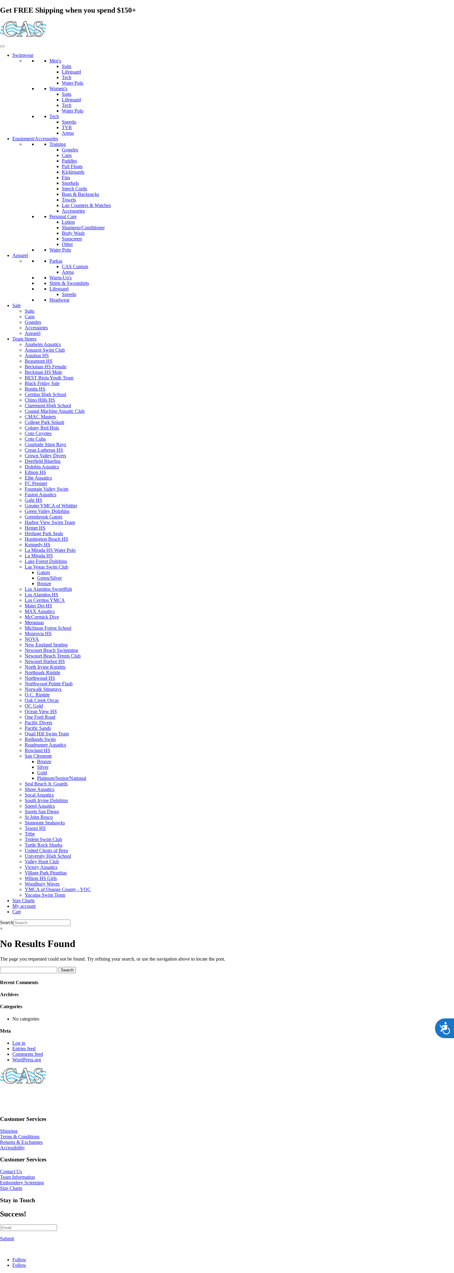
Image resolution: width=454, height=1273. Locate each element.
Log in (18, 1043)
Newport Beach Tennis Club (53, 655)
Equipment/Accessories (35, 138)
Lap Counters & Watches (86, 205)
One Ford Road (40, 717)
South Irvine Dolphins (46, 800)
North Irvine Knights (45, 667)
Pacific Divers (38, 722)
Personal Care (63, 216)
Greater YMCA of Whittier (51, 505)
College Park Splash (44, 422)
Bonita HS (35, 388)
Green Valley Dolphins (47, 511)
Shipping (9, 1131)
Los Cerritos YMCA (45, 600)
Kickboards (73, 172)
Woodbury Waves (42, 883)
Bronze (44, 583)
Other (67, 244)
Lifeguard (71, 71)
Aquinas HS (37, 355)
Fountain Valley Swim (46, 489)
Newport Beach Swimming (51, 650)
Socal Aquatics (39, 794)
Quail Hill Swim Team (47, 733)
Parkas (55, 261)
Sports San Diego (42, 811)
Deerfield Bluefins (43, 461)
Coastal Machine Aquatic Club (55, 411)
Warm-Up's (60, 277)
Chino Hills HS (40, 400)
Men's (55, 60)
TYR (67, 127)
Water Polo (72, 83)
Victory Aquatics (41, 867)
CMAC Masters (40, 416)
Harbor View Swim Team (50, 522)
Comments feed (27, 1054)
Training (57, 144)
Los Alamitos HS (41, 594)
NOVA (32, 639)
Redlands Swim (40, 739)
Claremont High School (48, 405)
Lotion (68, 222)
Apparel (20, 255)
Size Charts (23, 900)
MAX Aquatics (40, 611)
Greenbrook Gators (43, 516)
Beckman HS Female (45, 366)
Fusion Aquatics (40, 494)
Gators (43, 572)
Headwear (59, 299)
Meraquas (34, 622)
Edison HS (35, 472)
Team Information (17, 1177)
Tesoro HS (35, 828)
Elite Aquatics (38, 477)
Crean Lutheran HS (44, 450)
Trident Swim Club (43, 839)
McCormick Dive (42, 617)
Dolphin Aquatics (42, 466)
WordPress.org (26, 1059)
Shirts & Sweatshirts (69, 283)
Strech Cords (74, 188)
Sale (16, 305)
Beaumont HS (39, 361)
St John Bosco (39, 817)
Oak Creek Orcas (42, 700)
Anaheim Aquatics (43, 344)
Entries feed (24, 1048)
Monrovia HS (38, 633)
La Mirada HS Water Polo (50, 550)
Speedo (69, 122)
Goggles (70, 149)
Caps (67, 155)
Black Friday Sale (42, 383)
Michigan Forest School (48, 628)
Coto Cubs (35, 439)
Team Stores (24, 338)
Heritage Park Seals (44, 533)
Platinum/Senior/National (61, 778)
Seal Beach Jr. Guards (46, 783)
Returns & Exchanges (21, 1142)
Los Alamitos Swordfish (48, 589)
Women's (58, 88)
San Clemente (38, 756)
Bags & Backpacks (80, 194)
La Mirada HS (39, 555)
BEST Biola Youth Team (49, 377)
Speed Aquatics (40, 806)
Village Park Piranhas (46, 872)
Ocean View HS (41, 711)
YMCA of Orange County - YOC (58, 889)
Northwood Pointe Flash (49, 683)
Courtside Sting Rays (45, 444)
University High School (48, 856)
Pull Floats (72, 166)
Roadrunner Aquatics (45, 744)
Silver (42, 767)
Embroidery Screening (22, 1182)
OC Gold (34, 705)
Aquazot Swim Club (45, 350)
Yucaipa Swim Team (45, 895)
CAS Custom (75, 266)
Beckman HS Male (43, 372)
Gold (42, 772)
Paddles (69, 160)
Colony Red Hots (42, 427)
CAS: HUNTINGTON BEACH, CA (37, 1096)
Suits (66, 66)
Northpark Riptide (42, 672)
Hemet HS (35, 528)
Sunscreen (72, 238)
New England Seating (46, 644)
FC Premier (36, 483)
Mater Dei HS (38, 605)
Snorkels (70, 183)
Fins (66, 177)
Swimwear (22, 55)
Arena (68, 133)
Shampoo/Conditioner (83, 227)
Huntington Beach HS (46, 539)
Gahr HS (33, 500)
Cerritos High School (45, 394)
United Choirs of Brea (46, 850)
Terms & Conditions (20, 1136)
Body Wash (73, 233)
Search (6, 922)
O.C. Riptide (37, 694)
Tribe (30, 833)
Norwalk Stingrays (43, 689)
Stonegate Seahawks (45, 822)
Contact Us (11, 1171)
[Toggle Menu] (2, 46)
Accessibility (12, 1147)
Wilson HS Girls (41, 878)
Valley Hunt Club (42, 861)
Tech (66, 77)
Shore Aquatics (39, 789)
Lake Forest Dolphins (46, 561)
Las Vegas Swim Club (46, 566)
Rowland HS (37, 750)
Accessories (73, 211)
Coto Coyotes (38, 433)
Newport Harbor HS (45, 661)
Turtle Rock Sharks (43, 845)
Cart (16, 911)
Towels (69, 199)
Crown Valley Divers (45, 455)
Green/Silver (49, 578)
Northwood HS (40, 678)
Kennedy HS (37, 544)
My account (24, 906)
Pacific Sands (38, 728)
